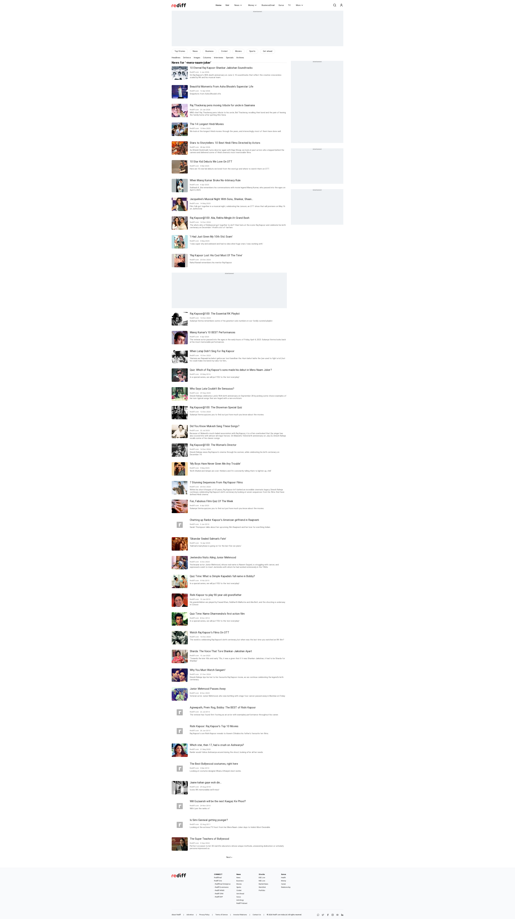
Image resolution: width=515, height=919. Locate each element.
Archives (240, 57)
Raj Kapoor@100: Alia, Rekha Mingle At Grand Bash (219, 217)
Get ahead (267, 51)
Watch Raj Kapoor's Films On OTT (209, 632)
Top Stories (179, 51)
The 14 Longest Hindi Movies (207, 124)
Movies (238, 51)
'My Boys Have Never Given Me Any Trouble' (215, 463)
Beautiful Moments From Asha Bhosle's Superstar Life (221, 86)
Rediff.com (277, 915)
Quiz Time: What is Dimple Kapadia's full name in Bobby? (222, 576)
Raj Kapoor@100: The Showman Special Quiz (216, 407)
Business (209, 51)
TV (289, 5)
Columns (207, 57)
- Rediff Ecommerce (221, 887)
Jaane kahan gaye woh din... (206, 782)
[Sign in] (341, 5)
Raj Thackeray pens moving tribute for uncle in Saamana (222, 105)
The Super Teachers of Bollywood (209, 838)
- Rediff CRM (218, 894)
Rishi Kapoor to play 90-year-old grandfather (216, 595)
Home (218, 5)
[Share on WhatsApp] (318, 915)
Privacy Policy (204, 915)
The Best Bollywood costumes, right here (214, 763)
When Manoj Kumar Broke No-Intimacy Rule (215, 180)
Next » (229, 857)
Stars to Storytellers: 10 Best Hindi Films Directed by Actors (225, 142)
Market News (263, 884)
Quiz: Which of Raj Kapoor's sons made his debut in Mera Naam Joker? (231, 369)
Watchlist (262, 887)
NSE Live (262, 881)
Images (197, 57)
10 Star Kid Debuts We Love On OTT (211, 161)
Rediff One (218, 881)
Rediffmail (218, 878)
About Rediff (176, 915)
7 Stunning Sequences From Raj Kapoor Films (216, 482)
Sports (252, 51)
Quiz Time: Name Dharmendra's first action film (217, 613)
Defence (187, 57)
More (298, 5)
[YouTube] (337, 915)
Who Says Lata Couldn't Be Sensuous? (212, 388)
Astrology (240, 900)
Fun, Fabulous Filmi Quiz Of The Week (211, 501)
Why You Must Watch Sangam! (207, 670)
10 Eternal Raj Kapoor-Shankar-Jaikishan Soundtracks (221, 67)
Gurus (281, 5)
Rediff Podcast (241, 903)
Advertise (190, 915)
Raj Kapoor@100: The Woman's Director (213, 445)
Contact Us (257, 915)
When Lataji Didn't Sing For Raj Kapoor (212, 351)
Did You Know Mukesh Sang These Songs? (214, 426)
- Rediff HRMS (219, 890)
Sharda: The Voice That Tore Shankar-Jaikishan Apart (221, 651)
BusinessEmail (268, 5)
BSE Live (262, 878)
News (236, 5)
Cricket (224, 51)
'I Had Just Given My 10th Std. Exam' (211, 236)
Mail (227, 5)
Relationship (285, 887)
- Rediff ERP (218, 897)
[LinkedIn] (342, 915)
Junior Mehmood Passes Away (208, 688)
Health (283, 878)
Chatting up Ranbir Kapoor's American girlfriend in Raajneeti (224, 520)
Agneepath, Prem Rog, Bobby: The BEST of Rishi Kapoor (223, 707)
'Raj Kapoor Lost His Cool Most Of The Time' (216, 255)
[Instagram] (333, 915)
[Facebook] (328, 915)
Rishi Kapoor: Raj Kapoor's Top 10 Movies (214, 726)
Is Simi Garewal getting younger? (209, 820)
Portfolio (262, 890)
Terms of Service (221, 915)
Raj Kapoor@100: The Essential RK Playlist (215, 313)
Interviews (218, 57)
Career (283, 884)
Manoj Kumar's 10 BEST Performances (212, 332)
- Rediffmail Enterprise (222, 884)
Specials (229, 57)
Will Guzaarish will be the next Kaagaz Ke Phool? (218, 801)
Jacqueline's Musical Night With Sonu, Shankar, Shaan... (221, 199)
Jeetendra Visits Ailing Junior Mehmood (213, 557)
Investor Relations (240, 915)
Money (251, 5)
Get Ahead (240, 894)
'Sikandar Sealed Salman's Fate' (208, 538)
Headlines (176, 57)
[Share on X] (323, 915)
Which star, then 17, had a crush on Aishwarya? (217, 745)
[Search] (335, 5)
